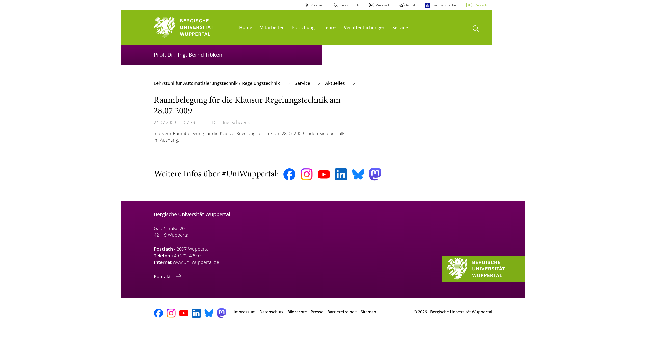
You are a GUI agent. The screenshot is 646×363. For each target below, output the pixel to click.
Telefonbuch (349, 5)
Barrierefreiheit (342, 312)
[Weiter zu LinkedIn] (341, 174)
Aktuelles (335, 83)
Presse (317, 312)
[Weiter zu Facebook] (289, 174)
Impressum (245, 312)
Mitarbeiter (271, 27)
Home (245, 27)
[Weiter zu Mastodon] (375, 174)
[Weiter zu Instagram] (307, 174)
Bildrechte (297, 312)
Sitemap (368, 312)
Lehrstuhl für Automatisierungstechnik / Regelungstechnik (217, 83)
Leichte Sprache (444, 5)
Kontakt (163, 276)
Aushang (169, 140)
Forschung (303, 27)
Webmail (382, 5)
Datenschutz (271, 312)
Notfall (410, 5)
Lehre (329, 27)
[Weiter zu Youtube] (324, 174)
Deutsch (481, 5)
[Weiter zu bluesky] (358, 174)
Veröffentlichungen (364, 27)
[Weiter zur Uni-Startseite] (194, 27)
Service (400, 27)
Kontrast (317, 5)
